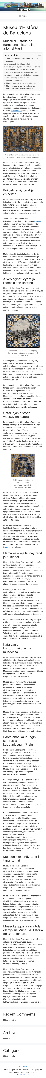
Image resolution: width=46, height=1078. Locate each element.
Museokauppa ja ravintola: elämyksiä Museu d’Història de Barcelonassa (20, 87)
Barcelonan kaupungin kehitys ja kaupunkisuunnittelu (18, 79)
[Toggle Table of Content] (38, 55)
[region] (23, 1059)
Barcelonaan (16, 111)
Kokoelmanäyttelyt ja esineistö (18, 64)
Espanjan (7, 547)
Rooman (37, 221)
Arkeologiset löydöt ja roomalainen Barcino (23, 67)
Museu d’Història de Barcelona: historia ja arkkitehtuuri (22, 60)
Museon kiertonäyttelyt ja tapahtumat (21, 83)
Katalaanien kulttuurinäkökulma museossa (22, 75)
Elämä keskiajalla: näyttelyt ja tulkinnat (21, 72)
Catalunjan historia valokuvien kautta (21, 69)
